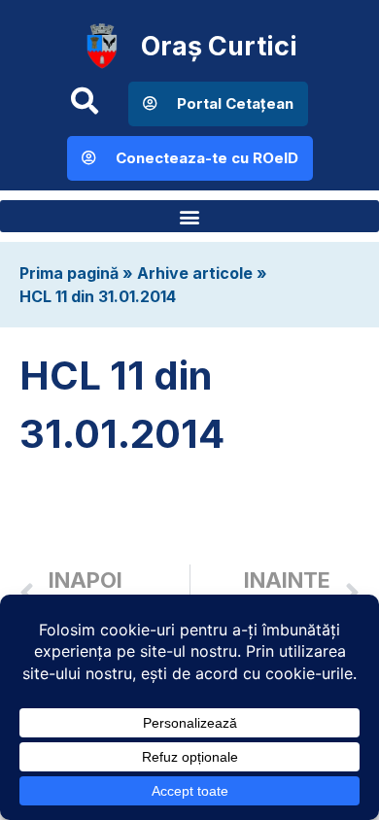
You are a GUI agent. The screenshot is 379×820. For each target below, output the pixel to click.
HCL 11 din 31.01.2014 (97, 296)
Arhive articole (195, 273)
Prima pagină (69, 273)
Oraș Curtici (219, 46)
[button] (189, 216)
